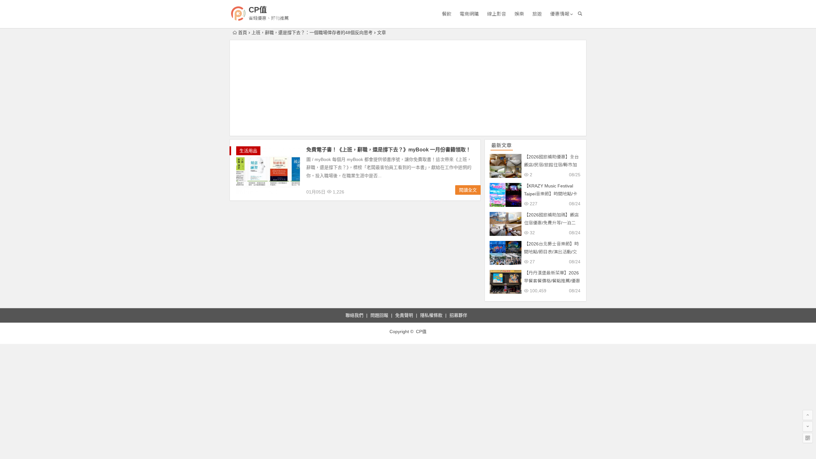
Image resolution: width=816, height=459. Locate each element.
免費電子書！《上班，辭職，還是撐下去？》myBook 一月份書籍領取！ (388, 149)
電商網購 (469, 14)
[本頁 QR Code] (808, 438)
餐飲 (446, 14)
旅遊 (537, 14)
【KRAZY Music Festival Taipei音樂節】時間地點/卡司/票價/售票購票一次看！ (550, 193)
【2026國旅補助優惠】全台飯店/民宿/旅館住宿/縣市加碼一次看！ (551, 164)
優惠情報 (559, 14)
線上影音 (496, 14)
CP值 (258, 9)
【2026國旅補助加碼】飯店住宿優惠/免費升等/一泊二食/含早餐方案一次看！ (551, 222)
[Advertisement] (408, 88)
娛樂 (519, 14)
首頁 (242, 32)
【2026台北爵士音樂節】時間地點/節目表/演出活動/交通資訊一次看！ (551, 251)
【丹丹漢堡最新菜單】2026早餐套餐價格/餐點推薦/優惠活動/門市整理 (552, 280)
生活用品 (248, 150)
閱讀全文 (468, 190)
